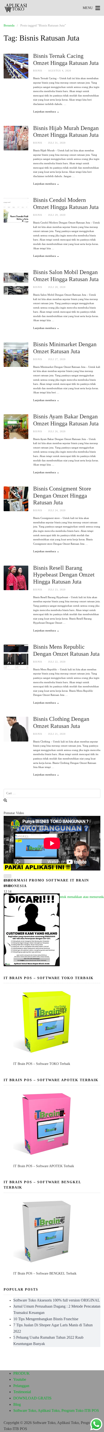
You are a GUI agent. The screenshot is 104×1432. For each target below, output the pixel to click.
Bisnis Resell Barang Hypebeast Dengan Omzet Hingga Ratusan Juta (64, 575)
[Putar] (7, 876)
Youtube (19, 1379)
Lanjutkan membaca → (46, 111)
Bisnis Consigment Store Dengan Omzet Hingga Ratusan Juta (62, 495)
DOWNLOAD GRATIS (32, 1398)
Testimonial (22, 1392)
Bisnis (37, 70)
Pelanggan (21, 1386)
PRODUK (21, 1373)
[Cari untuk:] (52, 793)
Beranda (9, 25)
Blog (17, 1404)
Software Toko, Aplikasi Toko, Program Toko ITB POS (56, 1410)
